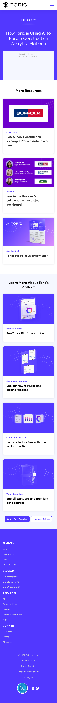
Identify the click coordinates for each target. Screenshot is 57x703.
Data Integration (11, 577)
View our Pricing (42, 519)
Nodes (6, 559)
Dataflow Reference (12, 614)
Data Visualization (11, 587)
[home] (15, 5)
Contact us (8, 632)
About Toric (8, 642)
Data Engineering (11, 582)
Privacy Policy (28, 660)
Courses (6, 609)
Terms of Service (28, 666)
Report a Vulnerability (28, 672)
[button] (51, 5)
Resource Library (10, 604)
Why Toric (7, 549)
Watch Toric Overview (17, 519)
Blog (5, 599)
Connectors (8, 554)
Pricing (6, 637)
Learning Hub (9, 564)
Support (6, 619)
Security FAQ (28, 677)
